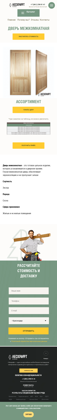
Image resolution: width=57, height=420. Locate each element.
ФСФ (36, 396)
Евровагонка (12, 396)
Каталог (31, 11)
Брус (41, 396)
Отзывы (35, 20)
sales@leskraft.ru (28, 390)
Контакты (45, 20)
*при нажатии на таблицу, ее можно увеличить (28, 119)
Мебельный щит (21, 399)
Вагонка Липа (34, 399)
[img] (22, 13)
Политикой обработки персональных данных (29, 341)
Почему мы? (23, 20)
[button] (28, 36)
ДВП (31, 396)
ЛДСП (46, 396)
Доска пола (45, 399)
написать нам (28, 370)
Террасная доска (23, 396)
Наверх (45, 358)
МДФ (10, 399)
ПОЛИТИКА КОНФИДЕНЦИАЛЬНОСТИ (28, 375)
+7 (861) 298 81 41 (38, 5)
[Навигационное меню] (51, 5)
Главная (11, 20)
